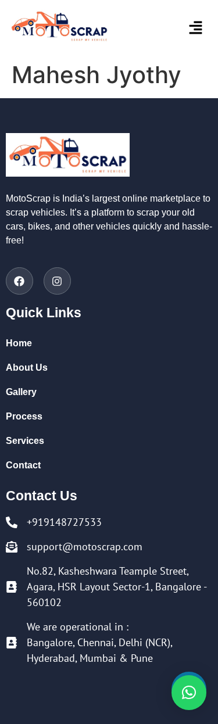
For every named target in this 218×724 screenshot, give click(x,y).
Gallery (21, 392)
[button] (181, 28)
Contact (23, 465)
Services (25, 441)
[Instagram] (57, 281)
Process (24, 416)
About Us (27, 367)
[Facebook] (19, 281)
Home (19, 343)
